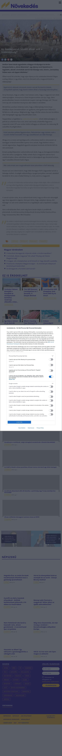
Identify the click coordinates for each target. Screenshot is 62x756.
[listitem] (31, 356)
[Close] (58, 328)
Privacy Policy (40, 428)
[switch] (51, 359)
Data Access (31, 428)
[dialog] (31, 378)
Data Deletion (21, 428)
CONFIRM (19, 422)
